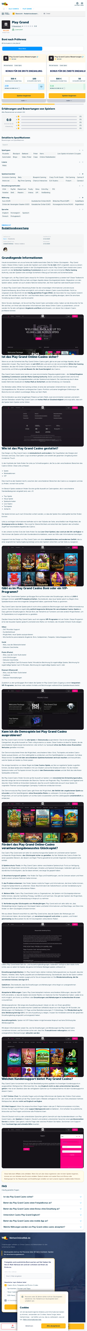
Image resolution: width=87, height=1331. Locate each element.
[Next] (83, 150)
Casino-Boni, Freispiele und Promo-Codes (22, 1285)
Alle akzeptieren (53, 1326)
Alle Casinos (14, 9)
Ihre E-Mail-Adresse (10, 1272)
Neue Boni (22, 48)
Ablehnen (29, 1326)
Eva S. (5, 239)
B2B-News (11, 1295)
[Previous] (80, 150)
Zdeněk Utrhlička (8, 243)
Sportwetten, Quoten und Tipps (18, 1288)
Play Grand (27, 9)
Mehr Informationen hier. (32, 1319)
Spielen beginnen (24, 96)
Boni (12, 1327)
